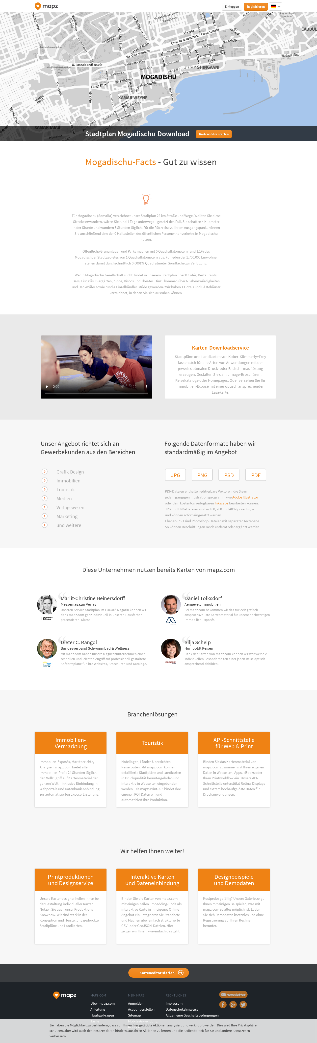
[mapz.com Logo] (46, 6)
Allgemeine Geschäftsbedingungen (192, 1015)
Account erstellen (141, 1009)
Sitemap (134, 1015)
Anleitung (97, 1009)
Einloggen (232, 6)
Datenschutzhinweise (182, 1009)
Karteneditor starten (157, 972)
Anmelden (135, 1003)
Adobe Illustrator (245, 497)
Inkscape (222, 503)
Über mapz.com (102, 1003)
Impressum (174, 1003)
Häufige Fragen (102, 1015)
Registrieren (256, 6)
